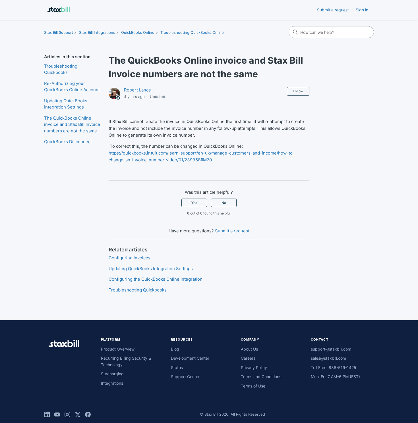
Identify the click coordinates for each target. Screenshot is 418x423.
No (224, 203)
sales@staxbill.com (328, 358)
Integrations (112, 383)
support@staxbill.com (331, 349)
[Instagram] (67, 414)
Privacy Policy (254, 367)
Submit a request (333, 9)
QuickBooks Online (137, 32)
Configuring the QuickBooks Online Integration (155, 279)
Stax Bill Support (58, 32)
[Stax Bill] (64, 344)
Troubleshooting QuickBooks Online (192, 32)
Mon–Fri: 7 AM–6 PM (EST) (335, 376)
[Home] (58, 10)
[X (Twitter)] (77, 414)
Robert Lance (137, 90)
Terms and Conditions (261, 376)
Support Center (185, 376)
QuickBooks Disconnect (68, 141)
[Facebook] (88, 414)
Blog (175, 349)
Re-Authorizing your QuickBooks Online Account (72, 87)
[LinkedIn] (47, 414)
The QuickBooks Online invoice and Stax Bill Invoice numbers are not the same (72, 124)
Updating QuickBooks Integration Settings (65, 104)
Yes (194, 203)
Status (177, 367)
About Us (249, 349)
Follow (298, 91)
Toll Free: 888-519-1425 (333, 367)
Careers (248, 358)
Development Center (190, 358)
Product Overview (117, 349)
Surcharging (112, 373)
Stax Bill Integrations (97, 32)
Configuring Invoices (129, 258)
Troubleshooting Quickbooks (60, 69)
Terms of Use (253, 386)
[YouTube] (57, 414)
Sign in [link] (362, 9)
